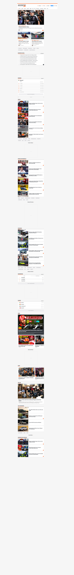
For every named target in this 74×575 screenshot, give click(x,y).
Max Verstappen (25, 48)
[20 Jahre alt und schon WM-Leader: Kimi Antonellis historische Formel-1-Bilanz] (30, 59)
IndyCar (31, 8)
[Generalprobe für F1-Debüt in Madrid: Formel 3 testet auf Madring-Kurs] (30, 64)
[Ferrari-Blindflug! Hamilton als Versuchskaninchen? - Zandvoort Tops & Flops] (30, 60)
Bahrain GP (22, 307)
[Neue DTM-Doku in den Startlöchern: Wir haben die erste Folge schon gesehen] (30, 61)
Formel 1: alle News (30, 142)
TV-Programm (41, 8)
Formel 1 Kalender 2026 (30, 310)
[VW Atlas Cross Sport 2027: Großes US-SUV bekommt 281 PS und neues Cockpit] (31, 416)
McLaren (29, 140)
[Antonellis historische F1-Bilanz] (31, 20)
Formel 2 (28, 269)
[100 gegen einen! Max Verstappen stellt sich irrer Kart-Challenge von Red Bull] (30, 55)
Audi (22, 140)
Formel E (22, 267)
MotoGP (28, 8)
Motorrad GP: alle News (30, 202)
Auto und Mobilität (21, 405)
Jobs (47, 8)
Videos (22, 8)
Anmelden (48, 5)
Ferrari (25, 140)
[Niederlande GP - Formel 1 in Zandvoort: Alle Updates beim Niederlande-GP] (26, 374)
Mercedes (19, 140)
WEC (34, 8)
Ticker (44, 5)
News (29, 138)
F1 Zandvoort (20, 48)
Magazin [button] (40, 5)
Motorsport (37, 8)
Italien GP (21, 80)
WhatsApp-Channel (33, 138)
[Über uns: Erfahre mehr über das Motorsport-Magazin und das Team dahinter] (31, 394)
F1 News (34, 48)
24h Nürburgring (38, 267)
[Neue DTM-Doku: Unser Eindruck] (37, 39)
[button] (43, 64)
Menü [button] (56, 5)
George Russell (23, 280)
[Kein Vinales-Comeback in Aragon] (24, 39)
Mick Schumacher (29, 267)
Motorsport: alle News (30, 271)
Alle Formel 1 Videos (30, 349)
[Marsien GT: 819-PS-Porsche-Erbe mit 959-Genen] (31, 422)
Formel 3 (32, 269)
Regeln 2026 (38, 138)
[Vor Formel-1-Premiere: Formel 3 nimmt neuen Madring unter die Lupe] (30, 63)
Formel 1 (25, 8)
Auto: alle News (30, 435)
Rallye (25, 267)
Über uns (45, 8)
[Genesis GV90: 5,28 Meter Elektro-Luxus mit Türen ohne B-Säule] (31, 410)
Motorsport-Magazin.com (22, 6)
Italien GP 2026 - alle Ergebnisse (30, 94)
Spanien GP (22, 304)
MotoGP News (30, 48)
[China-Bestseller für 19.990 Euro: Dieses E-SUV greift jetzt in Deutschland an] (31, 429)
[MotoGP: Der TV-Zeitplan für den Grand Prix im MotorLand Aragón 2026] (31, 163)
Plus (51, 5)
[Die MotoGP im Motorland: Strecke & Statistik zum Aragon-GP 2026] (31, 188)
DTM (32, 8)
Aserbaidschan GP (23, 306)
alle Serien (42, 53)
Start (19, 8)
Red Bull (38, 48)
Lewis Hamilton (23, 279)
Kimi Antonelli (23, 277)
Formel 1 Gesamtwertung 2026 (31, 283)
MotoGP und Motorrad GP (22, 158)
